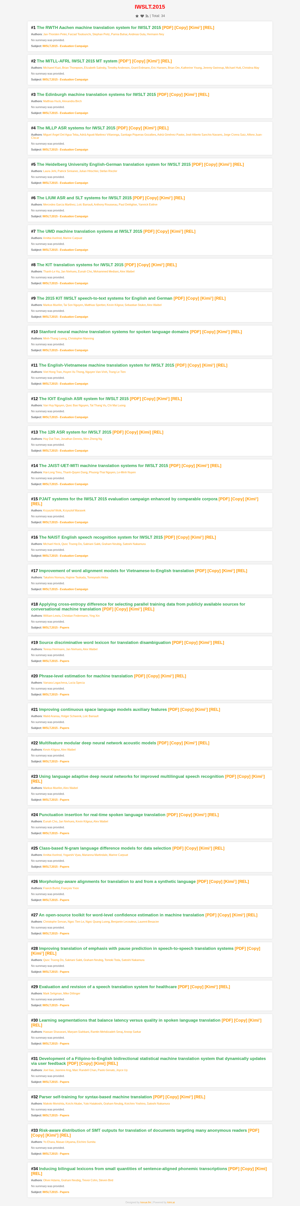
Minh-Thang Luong (55, 338)
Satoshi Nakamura (134, 543)
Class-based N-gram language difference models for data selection (105, 848)
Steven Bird (106, 1180)
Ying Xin (94, 615)
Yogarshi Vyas (72, 854)
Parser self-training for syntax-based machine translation (95, 1096)
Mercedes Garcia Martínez (59, 204)
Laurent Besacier (148, 921)
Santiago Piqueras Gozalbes (138, 134)
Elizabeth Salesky (95, 67)
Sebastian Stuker (135, 304)
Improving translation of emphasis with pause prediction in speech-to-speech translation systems (136, 948)
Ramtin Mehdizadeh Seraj (107, 1031)
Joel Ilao (48, 1070)
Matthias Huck (52, 101)
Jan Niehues (69, 271)
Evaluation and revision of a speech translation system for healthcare (108, 986)
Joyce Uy (122, 1070)
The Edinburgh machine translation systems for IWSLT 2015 (96, 94)
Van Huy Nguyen (53, 405)
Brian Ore (174, 67)
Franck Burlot (51, 888)
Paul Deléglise (128, 204)
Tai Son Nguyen (73, 304)
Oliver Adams (51, 1180)
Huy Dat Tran (51, 438)
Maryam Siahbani (78, 1031)
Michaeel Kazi (52, 67)
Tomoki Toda (112, 960)
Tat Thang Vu (98, 405)
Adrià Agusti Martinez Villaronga (99, 134)
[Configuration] (174, 1198)
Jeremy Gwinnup (213, 67)
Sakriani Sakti (91, 543)
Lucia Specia (77, 682)
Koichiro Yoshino (134, 1103)
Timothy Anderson (118, 67)
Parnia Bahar (119, 34)
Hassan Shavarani (54, 1031)
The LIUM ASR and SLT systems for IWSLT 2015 (84, 197)
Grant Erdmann (140, 67)
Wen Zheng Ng (92, 438)
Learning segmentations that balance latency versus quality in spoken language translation (129, 1020)
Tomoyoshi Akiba (97, 577)
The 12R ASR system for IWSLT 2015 (75, 432)
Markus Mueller (52, 304)
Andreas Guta (136, 34)
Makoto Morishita (53, 1103)
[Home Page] (102, 1198)
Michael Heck (51, 543)
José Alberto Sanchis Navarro (204, 134)
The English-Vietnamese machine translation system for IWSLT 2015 (106, 365)
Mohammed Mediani (106, 271)
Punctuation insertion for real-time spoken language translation (102, 814)
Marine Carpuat (72, 238)
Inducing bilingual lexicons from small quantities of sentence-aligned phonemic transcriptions (133, 1168)
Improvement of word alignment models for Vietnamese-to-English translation (116, 570)
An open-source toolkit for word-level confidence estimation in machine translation (121, 915)
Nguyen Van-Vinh (96, 371)
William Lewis (51, 615)
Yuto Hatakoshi (92, 1103)
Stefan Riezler (108, 171)
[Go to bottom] (291, 1201)
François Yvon (70, 888)
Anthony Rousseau (105, 204)
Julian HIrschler (88, 171)
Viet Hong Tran (52, 371)
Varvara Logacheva (55, 682)
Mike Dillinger (71, 993)
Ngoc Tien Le (76, 921)
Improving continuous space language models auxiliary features (103, 709)
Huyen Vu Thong (73, 371)
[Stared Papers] (150, 1198)
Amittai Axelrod (52, 238)
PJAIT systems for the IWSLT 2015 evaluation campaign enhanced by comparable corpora (128, 499)
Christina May (250, 67)
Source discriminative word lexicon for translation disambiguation (105, 642)
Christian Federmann (75, 615)
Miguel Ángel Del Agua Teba (60, 134)
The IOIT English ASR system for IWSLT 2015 (84, 398)
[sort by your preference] (142, 16)
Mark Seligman (52, 993)
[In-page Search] (126, 1198)
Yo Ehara (49, 1141)
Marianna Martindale (94, 854)
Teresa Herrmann (54, 649)
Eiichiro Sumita (86, 1141)
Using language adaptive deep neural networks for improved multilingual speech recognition (131, 776)
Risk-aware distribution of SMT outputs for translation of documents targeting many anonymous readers (143, 1130)
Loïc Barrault (85, 204)
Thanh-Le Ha (51, 271)
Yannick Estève (147, 204)
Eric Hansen (158, 67)
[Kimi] (195, 27)
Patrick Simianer (68, 171)
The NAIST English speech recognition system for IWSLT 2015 (101, 537)
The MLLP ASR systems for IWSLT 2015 (76, 128)
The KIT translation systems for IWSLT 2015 (80, 264)
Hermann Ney (155, 34)
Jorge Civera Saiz (235, 134)
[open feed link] (147, 16)
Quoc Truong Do (71, 543)
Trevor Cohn (89, 1180)
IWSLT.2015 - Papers (56, 627)
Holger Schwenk (71, 716)
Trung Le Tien (117, 371)
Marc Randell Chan (84, 1070)
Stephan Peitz (101, 34)
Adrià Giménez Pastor (170, 134)
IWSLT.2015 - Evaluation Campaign (65, 46)
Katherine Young (191, 67)
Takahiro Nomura (53, 577)
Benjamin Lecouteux (123, 921)
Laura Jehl (49, 171)
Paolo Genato (106, 1070)
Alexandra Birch (72, 101)
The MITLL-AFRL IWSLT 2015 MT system (77, 61)
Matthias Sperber (95, 304)
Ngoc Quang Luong (98, 921)
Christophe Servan (54, 921)
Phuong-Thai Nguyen (102, 472)
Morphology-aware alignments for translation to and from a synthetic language (117, 881)
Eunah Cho (85, 271)
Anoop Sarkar (132, 1031)
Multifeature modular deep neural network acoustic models (97, 743)
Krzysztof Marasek (74, 510)
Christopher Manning (81, 338)
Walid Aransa (51, 716)
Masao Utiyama (65, 1141)
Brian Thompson (72, 67)
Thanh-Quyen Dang (75, 472)
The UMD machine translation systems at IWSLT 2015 (89, 231)
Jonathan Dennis (71, 438)
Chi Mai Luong (116, 405)
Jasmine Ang (63, 1070)
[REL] (208, 27)
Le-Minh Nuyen (126, 472)
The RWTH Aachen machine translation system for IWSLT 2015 (99, 27)
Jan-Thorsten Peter (55, 34)
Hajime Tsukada (76, 577)
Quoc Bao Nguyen (77, 405)
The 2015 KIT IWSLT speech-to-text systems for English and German (104, 298)
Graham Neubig (111, 543)
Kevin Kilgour (115, 304)
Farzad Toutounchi (79, 34)
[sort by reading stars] (137, 16)
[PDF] (167, 27)
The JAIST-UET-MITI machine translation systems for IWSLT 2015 (103, 465)
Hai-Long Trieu (52, 472)
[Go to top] (291, 1195)
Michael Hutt (233, 67)
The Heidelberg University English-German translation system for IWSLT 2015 (114, 164)
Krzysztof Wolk (52, 510)
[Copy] (181, 27)
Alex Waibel (127, 271)
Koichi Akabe (74, 1103)
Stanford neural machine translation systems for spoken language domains (114, 331)
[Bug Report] (198, 1198)
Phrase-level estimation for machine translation (86, 676)
